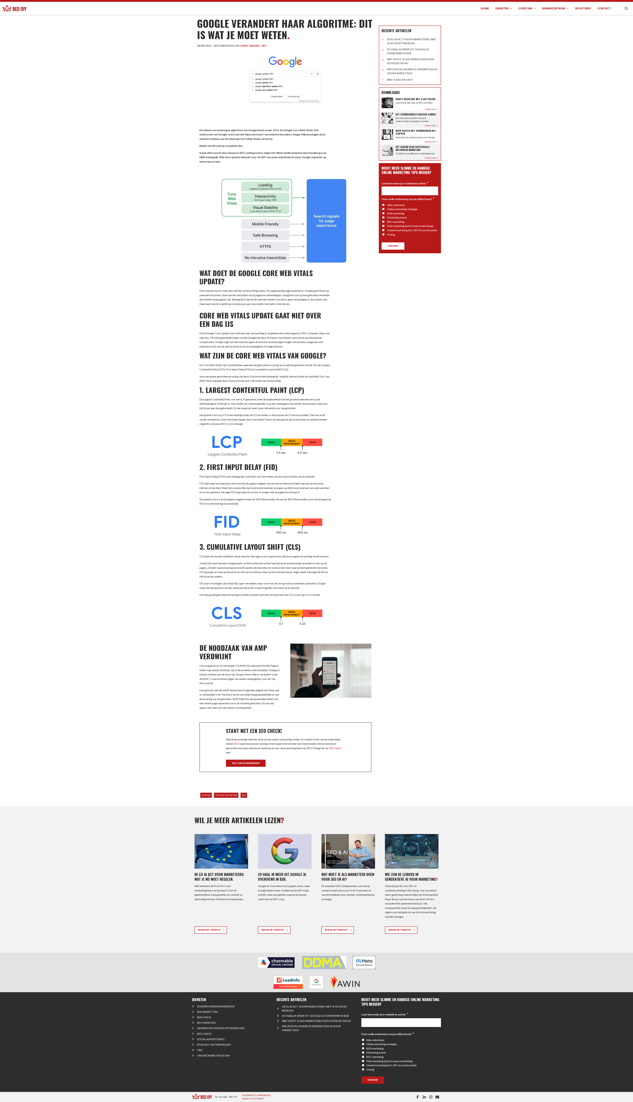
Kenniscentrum (553, 8)
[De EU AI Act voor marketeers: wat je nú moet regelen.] (221, 885)
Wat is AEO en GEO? (400, 79)
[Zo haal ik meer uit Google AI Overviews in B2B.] (284, 885)
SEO (236, 743)
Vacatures (583, 8)
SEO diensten (206, 1022)
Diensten (502, 8)
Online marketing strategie (402, 209)
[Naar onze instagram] (431, 1097)
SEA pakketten (207, 1011)
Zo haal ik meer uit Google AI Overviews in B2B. (408, 51)
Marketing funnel (397, 217)
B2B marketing (395, 213)
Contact (604, 8)
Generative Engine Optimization (220, 1028)
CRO (200, 1050)
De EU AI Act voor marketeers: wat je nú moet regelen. (411, 41)
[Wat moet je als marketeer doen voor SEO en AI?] (348, 885)
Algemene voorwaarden (256, 1095)
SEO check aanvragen (245, 763)
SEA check (204, 1017)
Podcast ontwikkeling (214, 1044)
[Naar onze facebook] (418, 1097)
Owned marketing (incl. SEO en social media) (412, 230)
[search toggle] (626, 8)
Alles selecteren (396, 204)
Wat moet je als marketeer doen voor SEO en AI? (410, 61)
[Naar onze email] (438, 1097)
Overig (391, 234)
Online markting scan (213, 1055)
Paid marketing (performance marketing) (410, 225)
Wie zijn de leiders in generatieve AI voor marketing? (412, 71)
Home (485, 8)
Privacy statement (253, 1098)
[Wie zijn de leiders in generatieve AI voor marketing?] (411, 885)
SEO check (335, 748)
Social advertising (210, 1039)
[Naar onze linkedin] (425, 1097)
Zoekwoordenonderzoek (216, 1006)
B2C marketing (395, 221)
